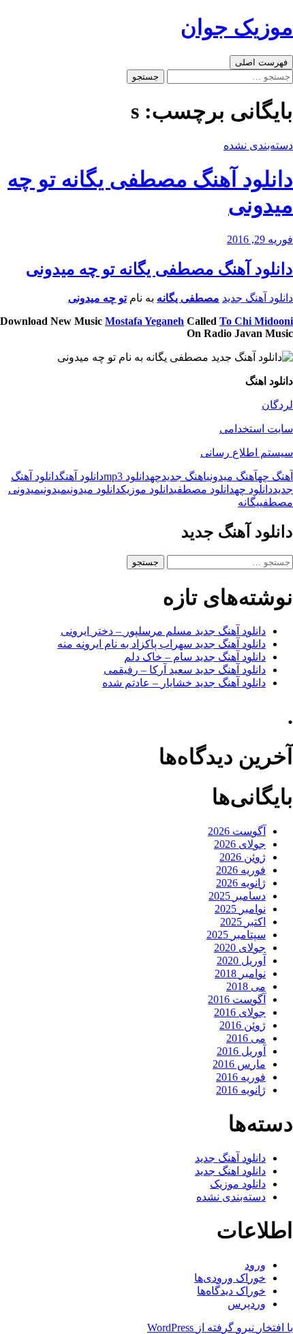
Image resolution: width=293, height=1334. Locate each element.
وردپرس (247, 1303)
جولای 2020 (240, 947)
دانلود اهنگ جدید (230, 1171)
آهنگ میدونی (232, 476)
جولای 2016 (240, 1012)
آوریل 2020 (241, 960)
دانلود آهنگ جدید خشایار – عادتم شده (184, 682)
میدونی (53, 489)
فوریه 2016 (241, 1077)
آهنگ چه (275, 476)
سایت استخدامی (256, 428)
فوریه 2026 (241, 870)
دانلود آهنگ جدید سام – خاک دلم (195, 657)
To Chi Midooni (256, 321)
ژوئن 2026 (242, 857)
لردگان (277, 405)
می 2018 (246, 986)
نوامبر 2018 (240, 973)
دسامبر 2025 (237, 896)
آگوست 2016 (237, 999)
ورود (255, 1265)
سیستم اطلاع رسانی (246, 452)
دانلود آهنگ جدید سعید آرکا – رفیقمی (185, 670)
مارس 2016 (239, 1064)
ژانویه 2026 (241, 883)
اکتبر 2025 (243, 921)
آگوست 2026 (237, 831)
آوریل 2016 (241, 1051)
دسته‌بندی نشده (258, 145)
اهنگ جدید (183, 476)
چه (155, 476)
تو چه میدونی (97, 298)
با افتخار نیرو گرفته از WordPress (220, 1327)
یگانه (249, 502)
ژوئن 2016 (242, 1025)
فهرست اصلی (261, 62)
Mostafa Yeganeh (144, 321)
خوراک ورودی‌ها (230, 1278)
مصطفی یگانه (188, 298)
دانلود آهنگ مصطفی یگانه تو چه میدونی (159, 269)
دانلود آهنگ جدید (257, 298)
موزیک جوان (237, 27)
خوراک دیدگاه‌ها (231, 1291)
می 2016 (246, 1038)
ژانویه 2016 (241, 1090)
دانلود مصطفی (204, 489)
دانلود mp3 (127, 476)
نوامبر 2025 (240, 909)
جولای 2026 (240, 844)
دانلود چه (253, 489)
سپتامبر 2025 (236, 934)
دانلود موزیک (147, 489)
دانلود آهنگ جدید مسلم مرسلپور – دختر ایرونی (163, 631)
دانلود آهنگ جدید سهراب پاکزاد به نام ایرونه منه (161, 644)
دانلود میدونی (94, 489)
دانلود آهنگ (81, 476)
